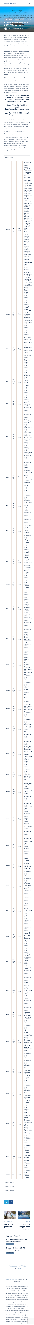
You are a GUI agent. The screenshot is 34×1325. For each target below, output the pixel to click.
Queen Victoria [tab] (9, 1186)
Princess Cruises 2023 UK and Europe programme (15, 1249)
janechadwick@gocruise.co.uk (17, 109)
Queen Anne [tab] (9, 157)
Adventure (8, 19)
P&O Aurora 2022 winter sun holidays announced (16, 1240)
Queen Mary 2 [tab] (9, 1182)
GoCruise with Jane (11, 1279)
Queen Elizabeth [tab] (10, 1190)
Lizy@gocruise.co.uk (17, 115)
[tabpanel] (17, 670)
